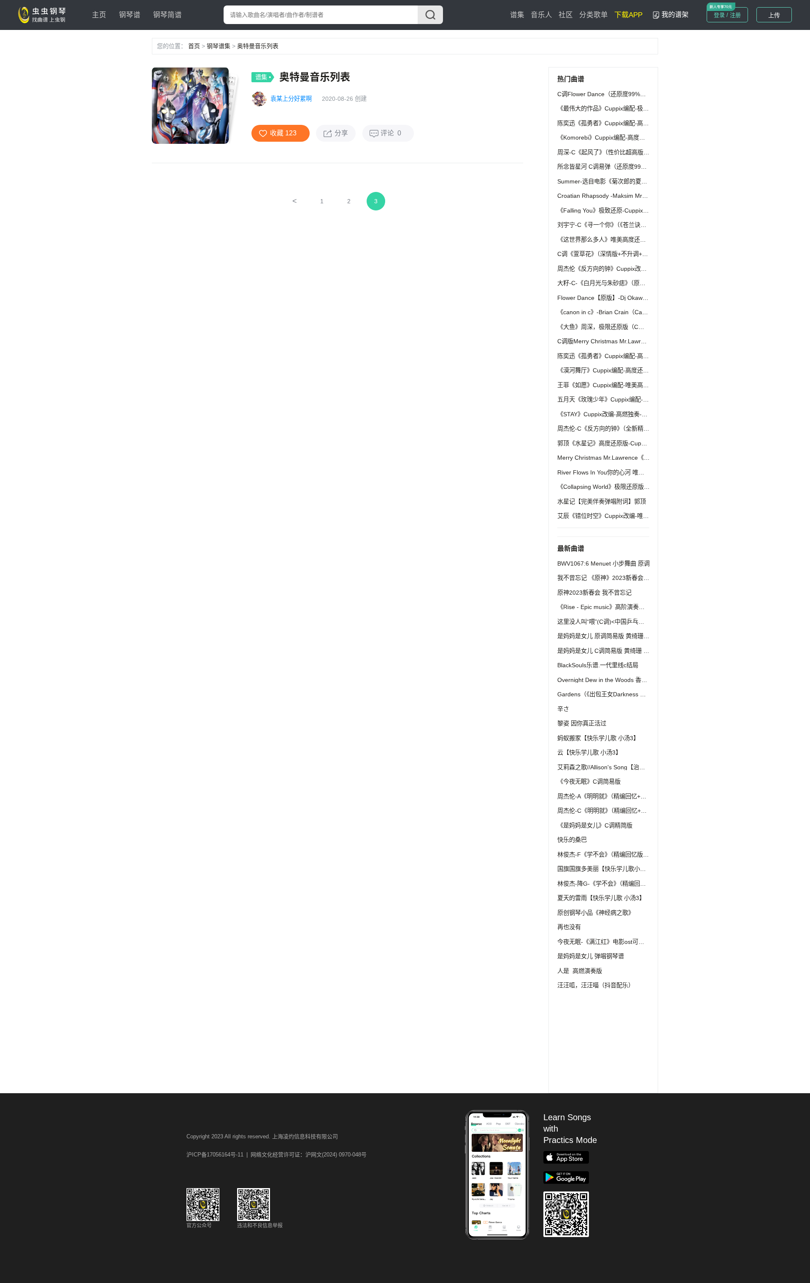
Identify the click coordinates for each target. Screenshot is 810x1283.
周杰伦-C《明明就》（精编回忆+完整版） (610, 810)
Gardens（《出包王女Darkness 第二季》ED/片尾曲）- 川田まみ (640, 694)
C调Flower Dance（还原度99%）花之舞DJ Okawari (625, 94)
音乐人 (541, 15)
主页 (99, 15)
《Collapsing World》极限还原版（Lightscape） (621, 486)
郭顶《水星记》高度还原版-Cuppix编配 (609, 443)
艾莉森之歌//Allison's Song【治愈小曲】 (610, 767)
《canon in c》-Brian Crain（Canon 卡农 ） (615, 312)
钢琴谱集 (218, 46)
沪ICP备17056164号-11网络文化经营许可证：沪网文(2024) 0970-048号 (276, 1154)
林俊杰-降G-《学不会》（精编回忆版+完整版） (618, 883)
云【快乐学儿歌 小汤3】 (589, 752)
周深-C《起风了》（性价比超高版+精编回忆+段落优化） (630, 152)
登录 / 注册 (727, 15)
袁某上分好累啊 (291, 98)
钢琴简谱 (167, 15)
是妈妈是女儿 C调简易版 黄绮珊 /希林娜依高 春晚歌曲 (628, 650)
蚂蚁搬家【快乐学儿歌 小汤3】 (598, 738)
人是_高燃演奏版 (579, 971)
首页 (194, 46)
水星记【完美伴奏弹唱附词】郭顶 (601, 501)
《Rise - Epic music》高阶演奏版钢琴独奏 (612, 607)
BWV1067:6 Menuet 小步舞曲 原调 (603, 563)
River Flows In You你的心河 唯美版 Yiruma (613, 472)
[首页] (44, 14)
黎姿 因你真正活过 (581, 723)
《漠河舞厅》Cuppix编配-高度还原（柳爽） (614, 370)
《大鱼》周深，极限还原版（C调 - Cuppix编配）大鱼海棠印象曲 (642, 326)
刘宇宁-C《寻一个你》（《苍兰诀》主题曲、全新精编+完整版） (639, 224)
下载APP (628, 15)
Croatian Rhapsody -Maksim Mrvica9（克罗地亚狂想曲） (633, 195)
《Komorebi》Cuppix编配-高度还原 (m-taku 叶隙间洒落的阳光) (640, 137)
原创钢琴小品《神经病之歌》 (595, 912)
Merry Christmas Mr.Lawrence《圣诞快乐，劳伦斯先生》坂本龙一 (644, 457)
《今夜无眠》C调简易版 (589, 781)
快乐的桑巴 (572, 839)
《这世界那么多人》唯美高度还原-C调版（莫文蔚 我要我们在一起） (647, 239)
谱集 (517, 15)
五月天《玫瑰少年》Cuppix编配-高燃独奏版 (614, 399)
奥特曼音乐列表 (257, 46)
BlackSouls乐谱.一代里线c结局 (597, 665)
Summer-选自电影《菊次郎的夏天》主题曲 (614, 181)
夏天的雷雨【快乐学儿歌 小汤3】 (601, 898)
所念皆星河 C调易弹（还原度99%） (604, 166)
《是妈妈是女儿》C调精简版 (594, 825)
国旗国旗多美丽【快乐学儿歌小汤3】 (606, 868)
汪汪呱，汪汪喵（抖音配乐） (595, 985)
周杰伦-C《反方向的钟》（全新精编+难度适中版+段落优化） (636, 428)
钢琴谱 (129, 15)
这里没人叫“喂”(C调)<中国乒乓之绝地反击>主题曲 (623, 621)
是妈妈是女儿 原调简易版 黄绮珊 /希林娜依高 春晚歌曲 (629, 636)
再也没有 (569, 927)
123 (291, 133)
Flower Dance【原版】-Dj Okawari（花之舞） (618, 297)
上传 (774, 15)
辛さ (563, 709)
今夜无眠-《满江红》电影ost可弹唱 (603, 941)
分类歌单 (593, 15)
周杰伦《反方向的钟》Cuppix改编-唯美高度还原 (620, 268)
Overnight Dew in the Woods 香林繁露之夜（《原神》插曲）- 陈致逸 (647, 680)
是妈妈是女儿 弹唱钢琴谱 (590, 956)
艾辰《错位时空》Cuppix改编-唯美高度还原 (614, 515)
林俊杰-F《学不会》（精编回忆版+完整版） (613, 854)
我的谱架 (675, 14)
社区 (566, 15)
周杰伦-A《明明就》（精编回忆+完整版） (610, 796)
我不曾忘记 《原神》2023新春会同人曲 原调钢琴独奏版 (630, 577)
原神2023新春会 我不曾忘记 (594, 592)
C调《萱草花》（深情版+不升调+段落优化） (614, 254)
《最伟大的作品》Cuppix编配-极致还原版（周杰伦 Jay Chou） (640, 108)
